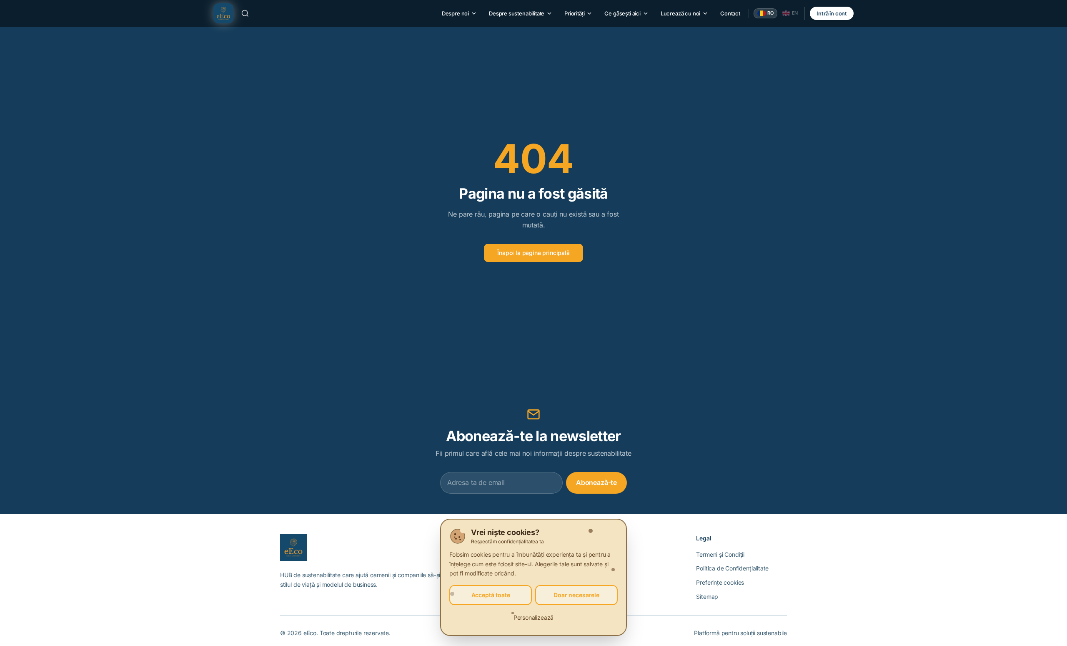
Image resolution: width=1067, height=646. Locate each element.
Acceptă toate (490, 594)
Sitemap (707, 596)
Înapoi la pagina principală (533, 252)
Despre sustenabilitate (516, 13)
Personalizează (533, 617)
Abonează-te (596, 482)
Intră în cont (832, 13)
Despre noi (455, 13)
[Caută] (245, 13)
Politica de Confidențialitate (732, 568)
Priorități (574, 13)
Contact (730, 13)
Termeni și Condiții (720, 554)
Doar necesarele (576, 594)
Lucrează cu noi (680, 13)
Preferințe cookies (720, 582)
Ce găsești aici (622, 13)
